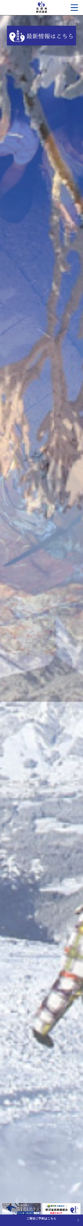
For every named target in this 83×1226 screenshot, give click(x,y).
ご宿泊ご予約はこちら (41, 1218)
